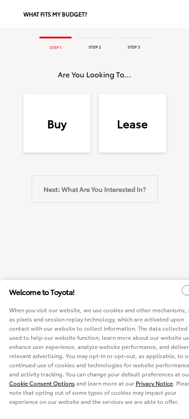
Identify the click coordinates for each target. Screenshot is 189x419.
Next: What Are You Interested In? (95, 189)
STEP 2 (95, 46)
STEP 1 (55, 47)
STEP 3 (134, 46)
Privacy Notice (154, 383)
